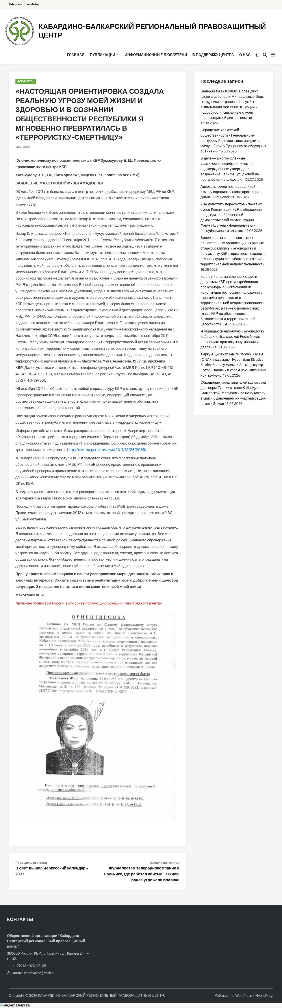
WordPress (243, 995)
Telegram (15, 4)
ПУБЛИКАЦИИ (102, 55)
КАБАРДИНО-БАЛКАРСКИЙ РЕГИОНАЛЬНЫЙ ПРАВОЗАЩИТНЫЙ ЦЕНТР (101, 995)
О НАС (245, 55)
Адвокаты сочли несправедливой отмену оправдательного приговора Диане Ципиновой (229, 191)
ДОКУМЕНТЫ (25, 81)
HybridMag (264, 995)
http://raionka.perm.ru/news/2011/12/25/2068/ (107, 449)
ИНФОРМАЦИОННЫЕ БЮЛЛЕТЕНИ (156, 55)
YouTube (32, 4)
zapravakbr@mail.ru (39, 973)
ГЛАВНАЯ (76, 55)
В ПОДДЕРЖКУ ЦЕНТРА (213, 55)
